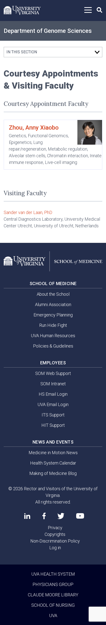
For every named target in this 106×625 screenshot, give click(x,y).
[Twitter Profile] (60, 516)
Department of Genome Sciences (48, 30)
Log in (55, 547)
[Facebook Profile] (44, 516)
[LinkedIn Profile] (27, 516)
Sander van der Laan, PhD (28, 212)
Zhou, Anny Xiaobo (34, 127)
